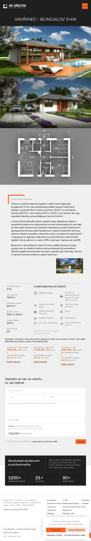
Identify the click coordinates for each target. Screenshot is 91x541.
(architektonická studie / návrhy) (25, 427)
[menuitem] (51, 500)
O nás (65, 500)
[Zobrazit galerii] (45, 51)
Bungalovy (51, 500)
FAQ (83, 507)
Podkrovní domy (54, 503)
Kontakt (85, 503)
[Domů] (14, 6)
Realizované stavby (71, 503)
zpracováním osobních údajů (44, 441)
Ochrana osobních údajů (74, 535)
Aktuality (85, 500)
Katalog (50, 513)
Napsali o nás (68, 513)
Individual (51, 510)
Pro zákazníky (9, 529)
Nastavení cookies (54, 535)
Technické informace (72, 507)
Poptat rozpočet (13, 362)
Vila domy (51, 507)
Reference (67, 510)
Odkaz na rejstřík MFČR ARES (15, 509)
